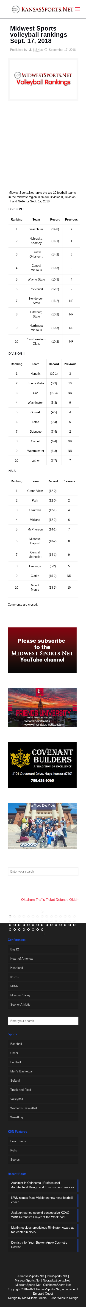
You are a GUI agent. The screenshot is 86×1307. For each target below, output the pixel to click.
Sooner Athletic (20, 1004)
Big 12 (14, 949)
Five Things (18, 1141)
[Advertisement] (43, 149)
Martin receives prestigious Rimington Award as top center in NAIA (42, 1230)
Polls (13, 1150)
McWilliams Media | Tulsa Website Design (50, 1298)
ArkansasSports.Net (30, 1276)
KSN (36, 49)
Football (15, 1062)
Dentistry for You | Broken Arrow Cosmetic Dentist (39, 1245)
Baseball (16, 1044)
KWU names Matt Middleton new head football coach (42, 1200)
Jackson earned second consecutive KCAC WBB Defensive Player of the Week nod (40, 1215)
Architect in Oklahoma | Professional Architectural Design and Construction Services (42, 1185)
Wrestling (16, 1117)
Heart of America (21, 958)
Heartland (16, 968)
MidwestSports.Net (28, 1285)
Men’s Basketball (21, 1071)
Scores (15, 1159)
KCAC (14, 977)
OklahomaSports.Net (57, 1285)
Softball (15, 1080)
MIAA (14, 986)
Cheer (14, 1053)
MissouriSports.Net (27, 1280)
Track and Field (20, 1090)
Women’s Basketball (24, 1108)
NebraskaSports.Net (56, 1280)
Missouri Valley (20, 995)
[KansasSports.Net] (43, 9)
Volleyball (16, 1099)
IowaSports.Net (57, 1276)
